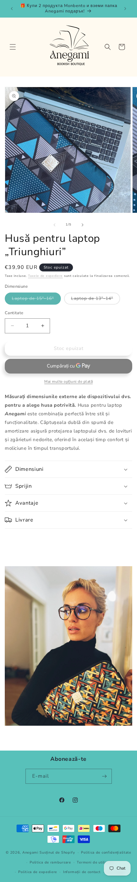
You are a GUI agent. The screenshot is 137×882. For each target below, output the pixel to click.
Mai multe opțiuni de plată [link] (68, 381)
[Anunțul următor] (125, 9)
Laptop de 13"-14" (95, 300)
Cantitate (14, 313)
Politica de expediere (37, 872)
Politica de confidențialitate (106, 852)
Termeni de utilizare (95, 862)
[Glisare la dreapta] (83, 225)
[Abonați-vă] (104, 776)
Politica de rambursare (50, 862)
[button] (13, 47)
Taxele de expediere (45, 276)
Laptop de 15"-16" (36, 300)
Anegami (30, 852)
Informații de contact (82, 872)
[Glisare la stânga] (54, 225)
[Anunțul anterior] (12, 9)
